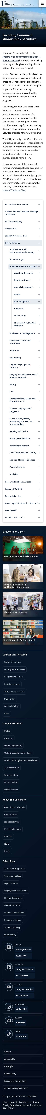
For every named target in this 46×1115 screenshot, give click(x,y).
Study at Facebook (24, 969)
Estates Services (10, 789)
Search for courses (12, 662)
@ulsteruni (20, 1036)
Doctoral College (11, 705)
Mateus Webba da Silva (14, 190)
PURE (6, 713)
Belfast (6, 730)
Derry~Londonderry (12, 745)
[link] (23, 548)
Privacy (7, 1051)
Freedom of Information (15, 1081)
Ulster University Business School (19, 640)
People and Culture (12, 919)
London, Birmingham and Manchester (21, 760)
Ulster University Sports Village (17, 753)
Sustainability (9, 934)
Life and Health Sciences (15, 612)
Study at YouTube (24, 989)
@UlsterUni (21, 955)
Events (6, 850)
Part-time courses (11, 683)
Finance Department (12, 897)
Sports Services (10, 774)
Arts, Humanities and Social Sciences (21, 556)
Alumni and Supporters (14, 868)
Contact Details (11, 814)
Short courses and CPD (13, 691)
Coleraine (8, 737)
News (6, 843)
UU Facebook (22, 976)
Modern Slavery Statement (16, 1088)
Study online (9, 698)
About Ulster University (14, 807)
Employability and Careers (15, 890)
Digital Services (10, 882)
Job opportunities (12, 821)
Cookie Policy (10, 1073)
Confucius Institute (12, 875)
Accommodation (11, 767)
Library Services (10, 781)
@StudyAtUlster (23, 949)
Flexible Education (11, 904)
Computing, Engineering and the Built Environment (16, 585)
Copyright (8, 1066)
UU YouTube (22, 995)
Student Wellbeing (11, 926)
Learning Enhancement (14, 912)
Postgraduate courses (13, 676)
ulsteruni (20, 1023)
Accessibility (9, 1059)
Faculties (8, 836)
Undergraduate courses (14, 668)
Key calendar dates (12, 829)
